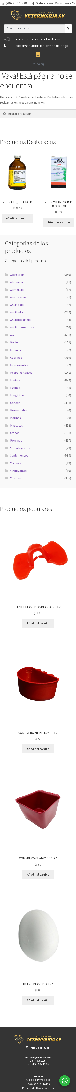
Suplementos (19, 455)
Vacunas (15, 463)
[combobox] (34, 28)
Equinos (15, 380)
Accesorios (17, 275)
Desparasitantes (21, 372)
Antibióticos (18, 312)
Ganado (15, 403)
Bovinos (15, 342)
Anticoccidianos (20, 320)
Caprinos (16, 357)
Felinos (15, 387)
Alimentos (17, 290)
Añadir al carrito (17, 218)
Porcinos (16, 440)
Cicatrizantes (19, 365)
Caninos (15, 350)
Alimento (16, 282)
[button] (38, 54)
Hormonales (18, 410)
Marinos (15, 418)
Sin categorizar (20, 448)
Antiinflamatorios (22, 327)
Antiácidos (17, 305)
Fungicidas (17, 395)
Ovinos (14, 433)
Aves (13, 335)
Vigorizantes (18, 471)
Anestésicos (18, 297)
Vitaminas (17, 478)
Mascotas (16, 425)
